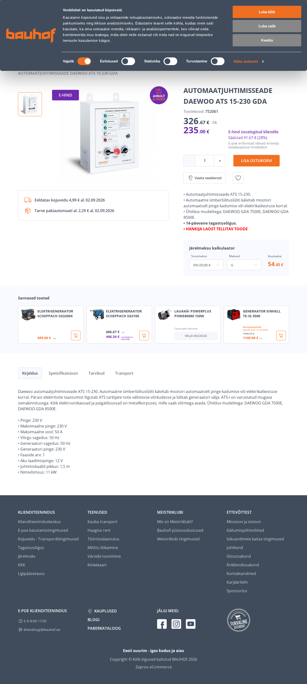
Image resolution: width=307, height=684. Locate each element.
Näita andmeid (246, 61)
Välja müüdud (196, 336)
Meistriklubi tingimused (178, 539)
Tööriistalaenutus (103, 539)
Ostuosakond (239, 556)
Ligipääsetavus (31, 573)
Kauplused (105, 611)
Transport (124, 373)
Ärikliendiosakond (243, 565)
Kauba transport (103, 521)
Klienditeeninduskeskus (39, 521)
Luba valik (267, 26)
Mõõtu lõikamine (103, 547)
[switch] (128, 61)
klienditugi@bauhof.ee (42, 629)
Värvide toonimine (104, 556)
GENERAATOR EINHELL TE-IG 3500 (262, 313)
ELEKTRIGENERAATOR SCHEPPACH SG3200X (55, 313)
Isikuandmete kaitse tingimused (255, 539)
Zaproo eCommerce (154, 667)
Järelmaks (26, 556)
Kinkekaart (97, 565)
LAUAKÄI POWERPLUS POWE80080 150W (192, 313)
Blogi (94, 619)
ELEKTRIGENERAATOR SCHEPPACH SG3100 (124, 313)
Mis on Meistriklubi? (175, 521)
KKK (21, 565)
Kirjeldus (30, 373)
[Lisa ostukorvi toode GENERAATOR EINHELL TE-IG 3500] (281, 335)
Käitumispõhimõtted (245, 530)
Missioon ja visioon (244, 521)
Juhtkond (235, 547)
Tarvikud (97, 373)
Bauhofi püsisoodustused (180, 530)
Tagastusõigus (31, 547)
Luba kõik (267, 12)
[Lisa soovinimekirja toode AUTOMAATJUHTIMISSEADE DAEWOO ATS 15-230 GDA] (238, 178)
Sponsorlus (237, 590)
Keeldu (267, 40)
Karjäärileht (237, 582)
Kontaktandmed (241, 573)
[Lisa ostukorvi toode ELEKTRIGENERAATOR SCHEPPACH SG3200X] (76, 335)
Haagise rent (99, 530)
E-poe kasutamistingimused (43, 530)
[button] (30, 104)
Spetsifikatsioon (63, 373)
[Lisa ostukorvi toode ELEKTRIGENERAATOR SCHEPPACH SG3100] (144, 335)
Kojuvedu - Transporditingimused (48, 539)
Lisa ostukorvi (256, 160)
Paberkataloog (104, 628)
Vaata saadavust (208, 178)
